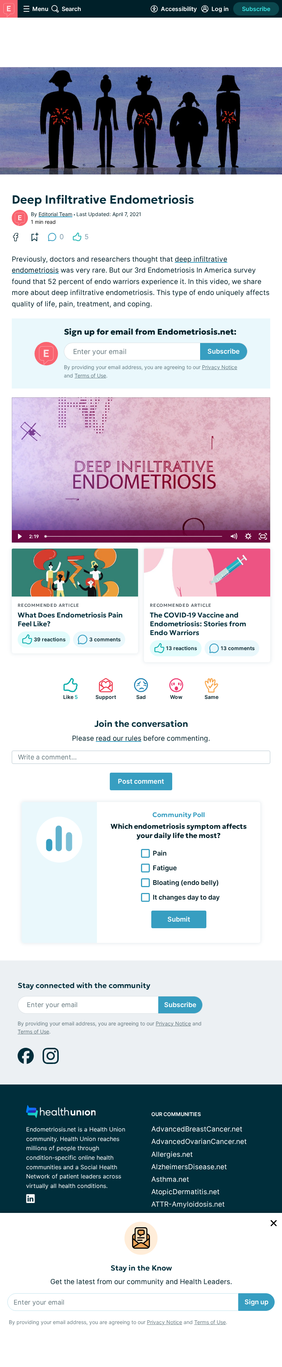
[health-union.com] (61, 1113)
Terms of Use (210, 1322)
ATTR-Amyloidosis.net (188, 1204)
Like (67, 689)
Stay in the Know (141, 1268)
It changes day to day (186, 897)
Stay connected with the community (84, 985)
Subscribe (256, 8)
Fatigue (165, 868)
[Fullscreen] (263, 536)
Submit (178, 919)
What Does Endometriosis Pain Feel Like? (70, 619)
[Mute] (233, 536)
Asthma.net (170, 1179)
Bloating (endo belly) (186, 882)
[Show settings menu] (248, 536)
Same (207, 689)
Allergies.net (172, 1154)
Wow (172, 689)
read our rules (118, 738)
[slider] (134, 536)
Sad (136, 689)
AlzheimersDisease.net (189, 1167)
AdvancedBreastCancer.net (196, 1129)
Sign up (256, 1302)
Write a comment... (47, 757)
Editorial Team (55, 214)
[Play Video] (19, 536)
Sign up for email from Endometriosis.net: (150, 332)
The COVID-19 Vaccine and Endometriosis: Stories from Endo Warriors (198, 623)
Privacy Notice (164, 1322)
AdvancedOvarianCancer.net (199, 1141)
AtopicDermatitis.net (185, 1192)
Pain (160, 853)
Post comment (141, 781)
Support (103, 689)
